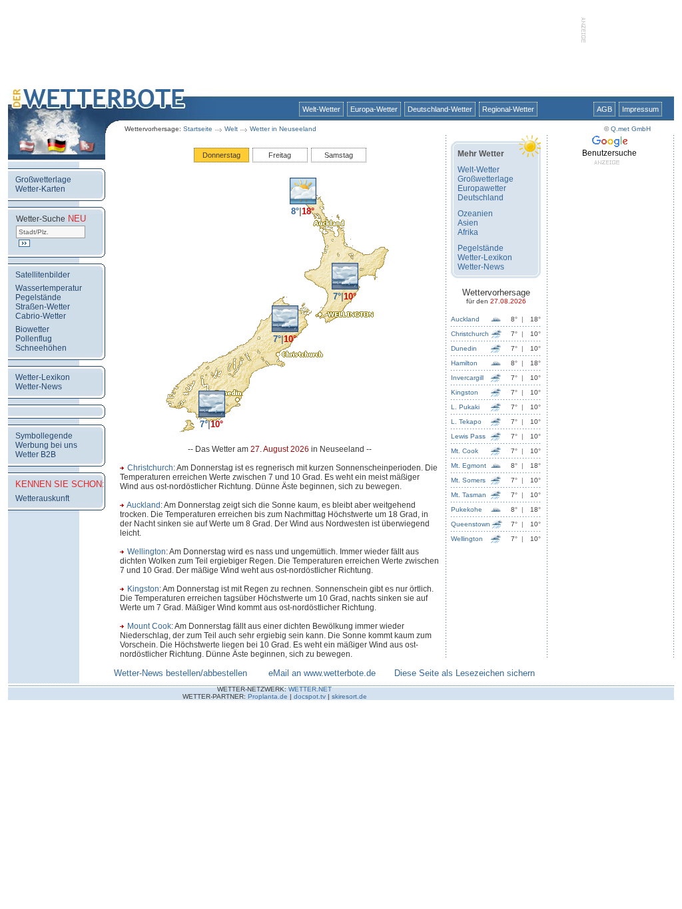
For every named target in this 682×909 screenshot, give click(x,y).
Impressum (640, 109)
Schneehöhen (41, 348)
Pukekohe (466, 509)
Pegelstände (38, 297)
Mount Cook (149, 626)
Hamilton (464, 363)
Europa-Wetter (374, 109)
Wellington (146, 551)
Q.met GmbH (631, 128)
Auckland (144, 505)
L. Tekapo (466, 421)
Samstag (338, 155)
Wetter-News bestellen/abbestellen (180, 673)
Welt (231, 128)
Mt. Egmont (468, 465)
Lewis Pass (468, 436)
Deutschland (481, 197)
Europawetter (482, 188)
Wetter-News (38, 386)
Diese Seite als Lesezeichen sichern (464, 673)
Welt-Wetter (321, 109)
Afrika (468, 232)
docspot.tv (310, 696)
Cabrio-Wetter (40, 316)
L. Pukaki (465, 407)
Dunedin (464, 348)
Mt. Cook (464, 450)
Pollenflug (33, 338)
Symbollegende (44, 436)
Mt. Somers (468, 480)
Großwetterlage (43, 179)
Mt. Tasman (468, 494)
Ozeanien (475, 213)
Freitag (279, 155)
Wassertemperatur (48, 288)
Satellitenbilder (42, 274)
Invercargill (467, 377)
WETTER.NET (310, 689)
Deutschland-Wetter (440, 109)
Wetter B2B (35, 454)
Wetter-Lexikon (42, 377)
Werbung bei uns (46, 445)
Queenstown (470, 524)
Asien (468, 223)
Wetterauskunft (42, 498)
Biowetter (32, 329)
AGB (604, 109)
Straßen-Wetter (42, 306)
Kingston (143, 589)
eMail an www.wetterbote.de (322, 673)
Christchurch (150, 467)
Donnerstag (221, 155)
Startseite (197, 128)
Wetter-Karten (40, 189)
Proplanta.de (268, 696)
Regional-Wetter (508, 109)
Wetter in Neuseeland (283, 128)
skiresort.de (349, 696)
